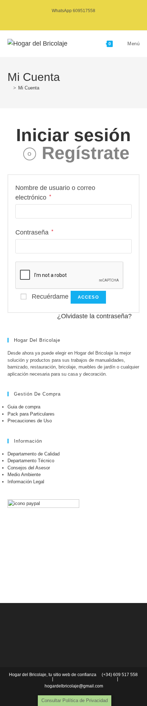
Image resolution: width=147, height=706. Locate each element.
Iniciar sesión (73, 135)
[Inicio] (9, 88)
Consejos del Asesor (28, 467)
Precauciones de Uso (29, 420)
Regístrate (86, 153)
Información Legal (25, 481)
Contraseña (34, 232)
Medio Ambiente (24, 474)
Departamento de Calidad (33, 454)
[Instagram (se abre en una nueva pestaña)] (73, 18)
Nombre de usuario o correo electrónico (55, 192)
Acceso (88, 297)
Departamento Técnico (30, 460)
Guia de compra (23, 406)
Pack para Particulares (31, 414)
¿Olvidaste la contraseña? (94, 316)
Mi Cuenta (28, 88)
